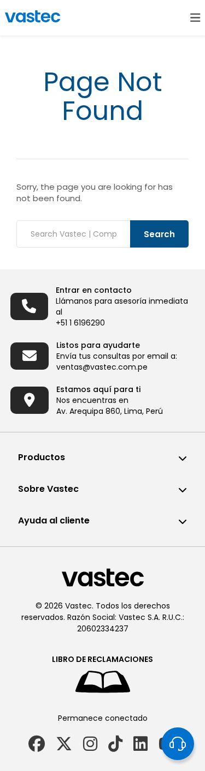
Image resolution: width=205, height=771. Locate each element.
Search (159, 234)
